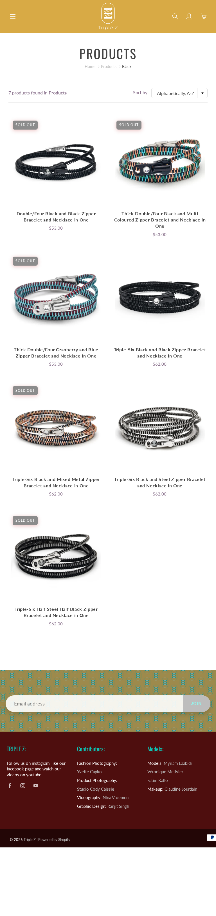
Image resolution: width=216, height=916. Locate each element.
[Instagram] (148, 132)
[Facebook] (136, 132)
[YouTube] (160, 132)
